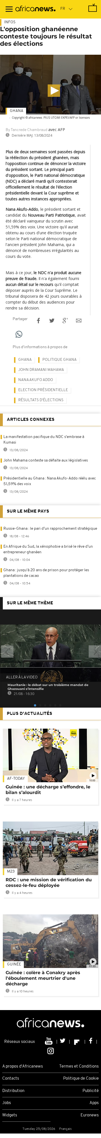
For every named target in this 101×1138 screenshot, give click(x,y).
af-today (16, 779)
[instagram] (50, 1050)
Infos (9, 22)
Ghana (16, 111)
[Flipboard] (77, 1042)
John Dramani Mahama (41, 370)
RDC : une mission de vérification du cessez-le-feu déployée (49, 882)
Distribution (13, 1091)
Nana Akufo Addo (35, 380)
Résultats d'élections (40, 400)
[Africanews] (35, 9)
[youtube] (49, 1042)
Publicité (90, 1091)
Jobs (6, 1103)
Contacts (10, 1079)
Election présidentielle (43, 390)
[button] (54, 90)
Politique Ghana (59, 360)
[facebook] (91, 1042)
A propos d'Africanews (22, 1066)
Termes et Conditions (79, 1066)
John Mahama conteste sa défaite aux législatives (45, 460)
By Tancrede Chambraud (26, 130)
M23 (11, 871)
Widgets (9, 1115)
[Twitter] (63, 1042)
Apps (94, 1103)
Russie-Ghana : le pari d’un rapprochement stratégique (50, 529)
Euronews (90, 1115)
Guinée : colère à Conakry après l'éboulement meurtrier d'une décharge (43, 978)
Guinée (14, 964)
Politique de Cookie (81, 1079)
